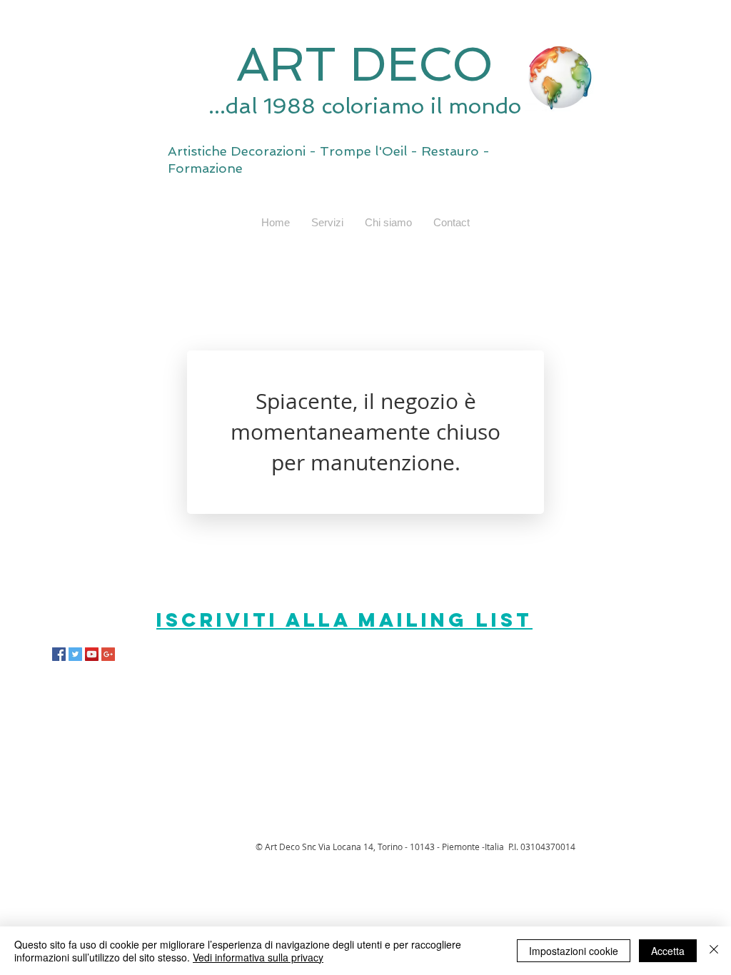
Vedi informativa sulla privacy (258, 957)
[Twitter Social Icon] (75, 654)
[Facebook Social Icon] (59, 654)
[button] (327, 222)
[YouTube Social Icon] (92, 654)
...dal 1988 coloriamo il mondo (364, 106)
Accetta (668, 951)
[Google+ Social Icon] (108, 654)
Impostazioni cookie (573, 951)
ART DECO (364, 64)
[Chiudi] (713, 951)
